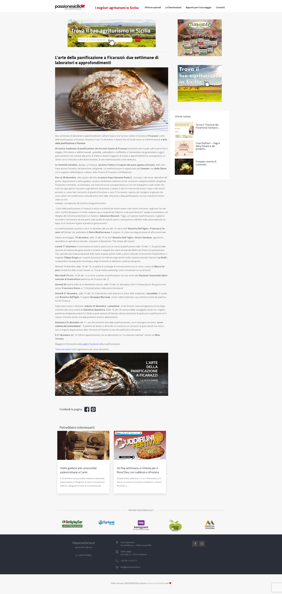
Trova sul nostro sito (65, 349)
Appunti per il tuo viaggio (199, 7)
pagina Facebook (90, 344)
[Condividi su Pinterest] (94, 410)
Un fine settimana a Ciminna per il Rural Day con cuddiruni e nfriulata (138, 470)
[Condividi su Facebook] (87, 410)
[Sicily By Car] (72, 524)
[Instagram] (202, 544)
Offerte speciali (153, 7)
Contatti (220, 7)
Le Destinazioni (173, 7)
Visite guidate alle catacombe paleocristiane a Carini (78, 470)
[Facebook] (195, 544)
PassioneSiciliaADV (156, 583)
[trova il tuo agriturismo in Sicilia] (112, 32)
